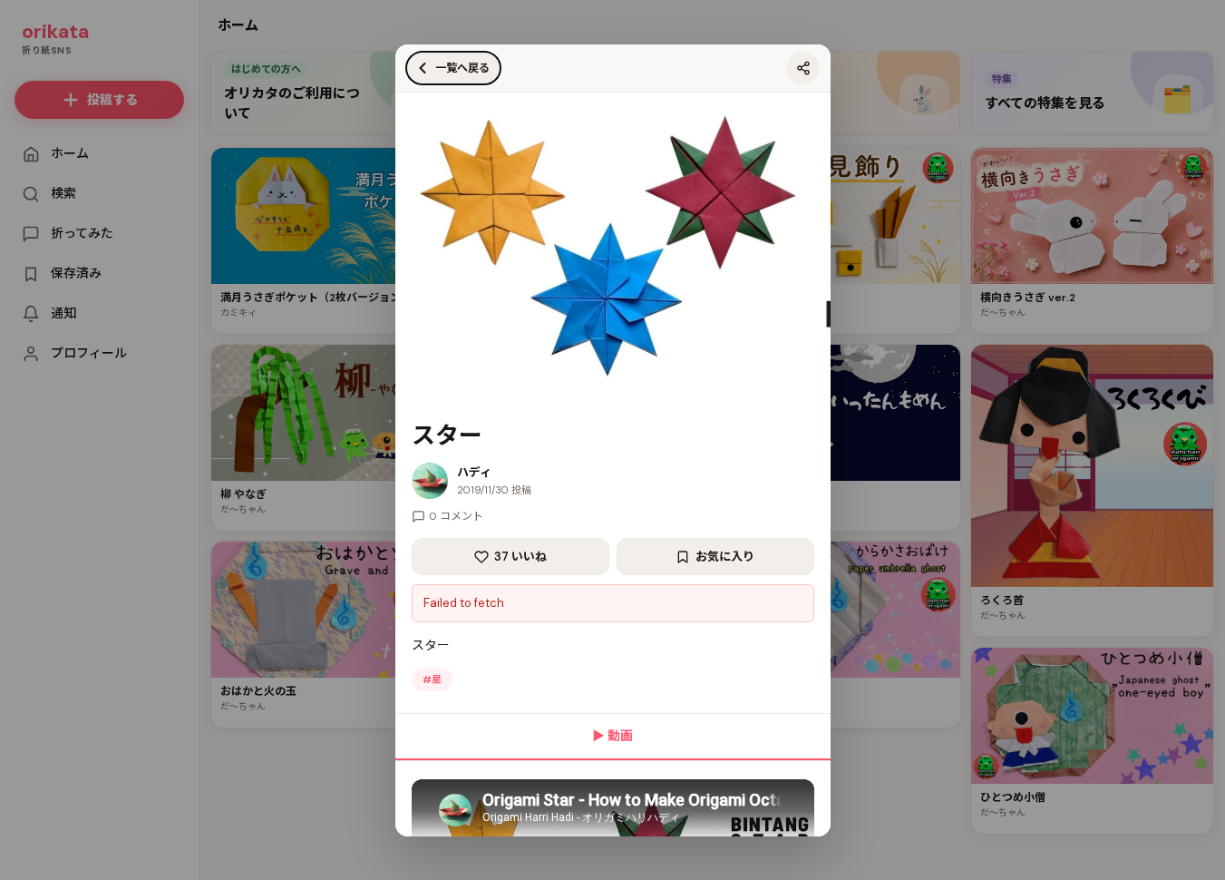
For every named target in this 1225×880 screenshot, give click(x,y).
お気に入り (724, 556)
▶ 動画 (612, 736)
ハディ (474, 472)
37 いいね (520, 556)
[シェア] (803, 68)
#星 (432, 679)
